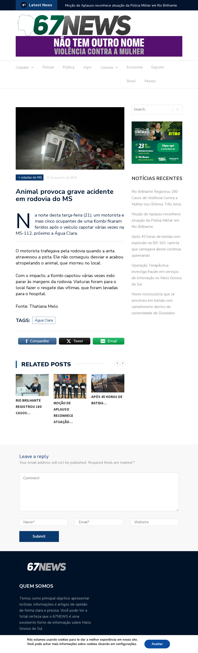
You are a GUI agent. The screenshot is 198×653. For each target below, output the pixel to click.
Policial (48, 67)
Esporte (157, 67)
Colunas (106, 67)
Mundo (150, 81)
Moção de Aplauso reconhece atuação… (63, 412)
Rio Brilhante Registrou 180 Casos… (29, 406)
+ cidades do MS (30, 177)
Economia (134, 67)
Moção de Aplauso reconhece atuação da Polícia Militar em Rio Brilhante (121, 5)
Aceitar (157, 644)
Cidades (22, 67)
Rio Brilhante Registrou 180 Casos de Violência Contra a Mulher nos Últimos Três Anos (156, 198)
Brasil (131, 81)
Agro (87, 67)
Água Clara (44, 320)
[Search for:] (152, 109)
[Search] (177, 109)
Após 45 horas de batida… (106, 399)
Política (68, 67)
